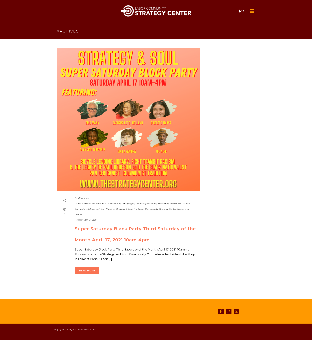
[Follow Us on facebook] (221, 312)
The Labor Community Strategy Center (154, 209)
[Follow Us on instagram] (228, 312)
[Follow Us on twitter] (236, 312)
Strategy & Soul (124, 209)
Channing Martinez (146, 203)
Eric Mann (163, 203)
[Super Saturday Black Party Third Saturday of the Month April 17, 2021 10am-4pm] (128, 119)
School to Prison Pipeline (101, 209)
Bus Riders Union (111, 203)
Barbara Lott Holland (89, 203)
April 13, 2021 (89, 219)
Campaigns (128, 203)
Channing (83, 198)
